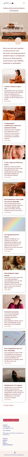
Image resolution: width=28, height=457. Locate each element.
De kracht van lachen (11, 312)
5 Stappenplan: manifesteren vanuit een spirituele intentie (12, 126)
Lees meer (7, 101)
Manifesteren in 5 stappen (13, 385)
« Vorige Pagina (8, 405)
